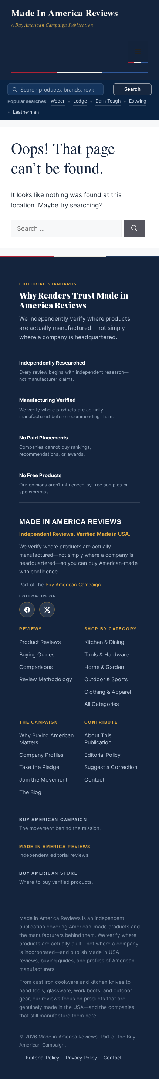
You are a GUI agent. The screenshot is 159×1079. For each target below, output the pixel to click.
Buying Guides (37, 654)
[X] (47, 609)
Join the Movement (43, 779)
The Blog (30, 792)
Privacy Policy (81, 1058)
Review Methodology (45, 679)
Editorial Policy (102, 755)
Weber (58, 101)
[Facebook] (27, 609)
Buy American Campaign (73, 584)
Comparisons (36, 667)
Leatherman (26, 112)
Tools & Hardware (106, 654)
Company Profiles (41, 755)
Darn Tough (108, 101)
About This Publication (98, 739)
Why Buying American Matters (46, 739)
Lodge (80, 101)
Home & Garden (104, 667)
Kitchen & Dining (104, 642)
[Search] (134, 229)
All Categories (101, 704)
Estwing (137, 101)
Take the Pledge (39, 767)
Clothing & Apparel (107, 692)
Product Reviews (40, 642)
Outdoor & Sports (106, 679)
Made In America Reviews (64, 13)
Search (132, 89)
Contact (94, 779)
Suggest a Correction (110, 767)
